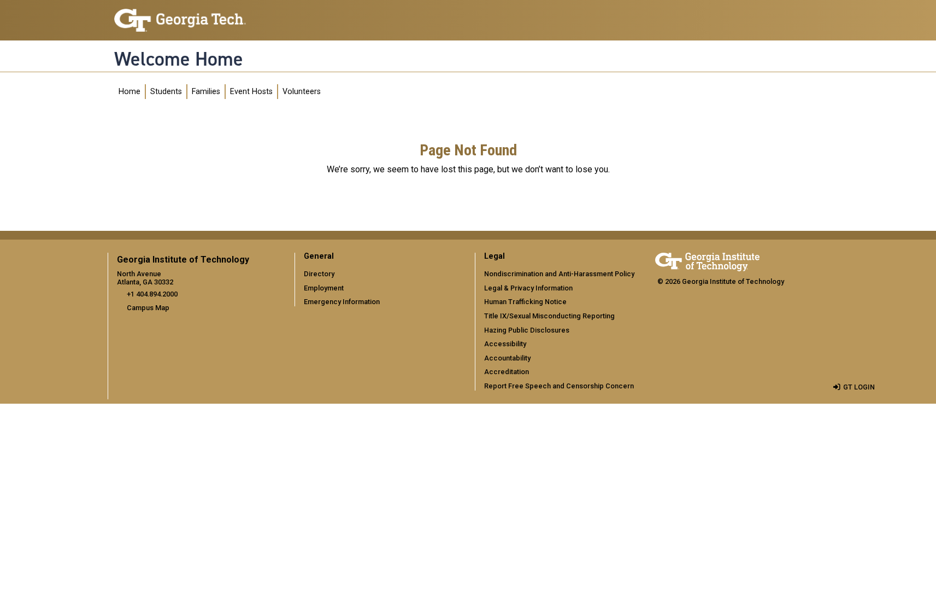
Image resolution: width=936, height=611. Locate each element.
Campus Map (148, 308)
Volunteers (301, 91)
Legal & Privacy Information (528, 288)
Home (129, 91)
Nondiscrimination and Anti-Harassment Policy (559, 274)
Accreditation (506, 372)
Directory (319, 274)
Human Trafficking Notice (525, 302)
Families (206, 91)
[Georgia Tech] (707, 260)
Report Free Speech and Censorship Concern (559, 386)
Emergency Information (342, 302)
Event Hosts (251, 91)
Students (166, 91)
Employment (324, 288)
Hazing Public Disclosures (526, 330)
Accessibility (505, 344)
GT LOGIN (859, 387)
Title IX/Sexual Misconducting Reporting (549, 316)
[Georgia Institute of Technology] (180, 15)
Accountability (507, 358)
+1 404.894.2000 (152, 294)
